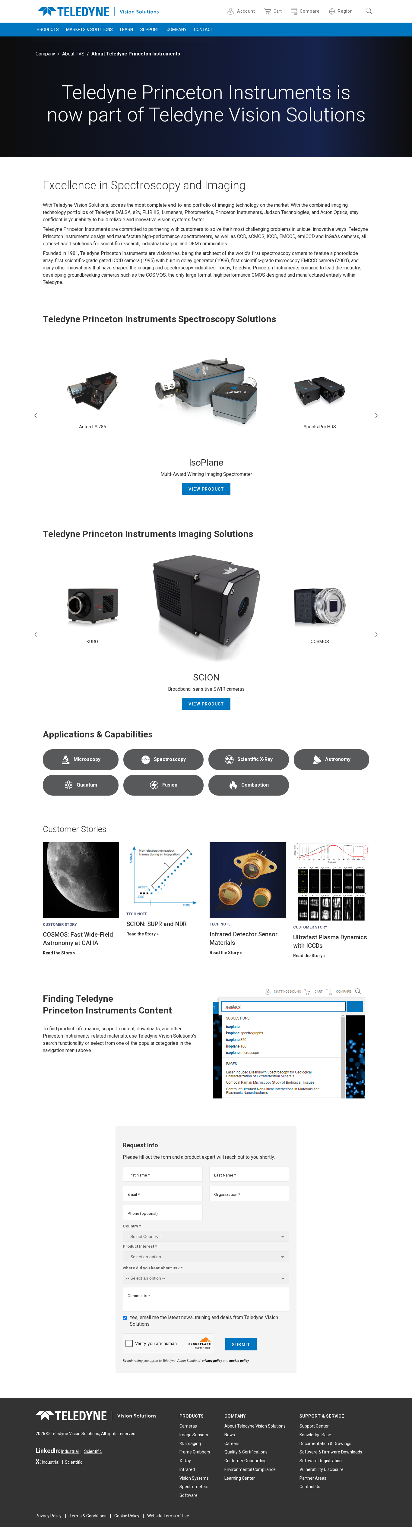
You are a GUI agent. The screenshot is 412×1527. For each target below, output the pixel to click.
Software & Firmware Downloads (330, 1452)
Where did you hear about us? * (152, 1267)
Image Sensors (193, 1434)
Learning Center (239, 1478)
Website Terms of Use (168, 1515)
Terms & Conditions (87, 1515)
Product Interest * (140, 1246)
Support (149, 29)
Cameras (188, 1426)
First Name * (139, 1175)
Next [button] (376, 415)
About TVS (73, 54)
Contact (203, 29)
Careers (231, 1443)
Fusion (169, 785)
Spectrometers (193, 1486)
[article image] (81, 880)
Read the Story (57, 952)
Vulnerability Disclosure (321, 1469)
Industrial (70, 1451)
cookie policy (239, 1361)
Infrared (187, 1469)
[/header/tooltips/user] (231, 11)
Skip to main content (206, 5)
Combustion (255, 785)
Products (48, 29)
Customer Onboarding (245, 1460)
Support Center (314, 1426)
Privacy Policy (49, 1515)
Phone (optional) (143, 1213)
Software (188, 1495)
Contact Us (309, 1486)
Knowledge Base (315, 1434)
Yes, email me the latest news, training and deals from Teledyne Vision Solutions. (204, 1321)
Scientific (93, 1451)
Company (176, 29)
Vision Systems (194, 1478)
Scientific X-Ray (255, 759)
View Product (206, 489)
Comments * (139, 1295)
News (229, 1434)
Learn (126, 29)
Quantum (87, 785)
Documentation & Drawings (325, 1443)
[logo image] (98, 10)
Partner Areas (312, 1478)
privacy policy (212, 1361)
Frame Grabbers (194, 1452)
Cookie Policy (126, 1515)
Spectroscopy (170, 759)
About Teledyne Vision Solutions (255, 1426)
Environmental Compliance (250, 1469)
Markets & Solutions (89, 29)
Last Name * (225, 1175)
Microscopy (87, 759)
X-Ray (185, 1460)
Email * (134, 1194)
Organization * (227, 1194)
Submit (241, 1344)
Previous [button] (35, 415)
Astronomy (337, 759)
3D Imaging (190, 1443)
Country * (132, 1226)
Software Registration (320, 1460)
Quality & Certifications (246, 1452)
